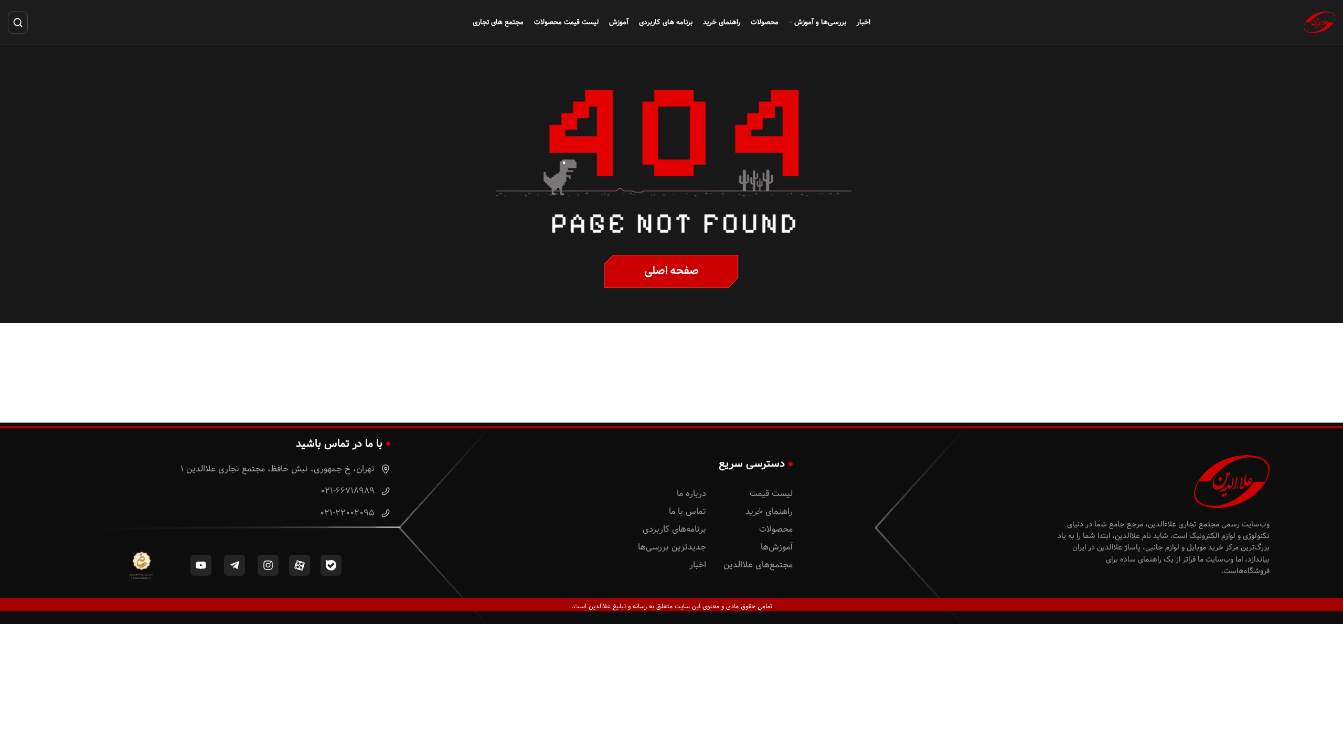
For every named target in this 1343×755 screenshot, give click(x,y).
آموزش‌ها (777, 547)
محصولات (776, 529)
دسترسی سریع (752, 463)
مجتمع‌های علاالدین (758, 565)
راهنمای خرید (769, 511)
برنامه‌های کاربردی (674, 529)
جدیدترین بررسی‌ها (672, 547)
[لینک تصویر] (671, 271)
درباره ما (691, 494)
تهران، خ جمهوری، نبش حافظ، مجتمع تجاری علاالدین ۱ (278, 469)
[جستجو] (18, 23)
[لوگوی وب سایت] (1319, 22)
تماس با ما (687, 511)
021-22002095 (348, 513)
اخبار (697, 565)
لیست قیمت (771, 494)
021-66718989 (349, 491)
